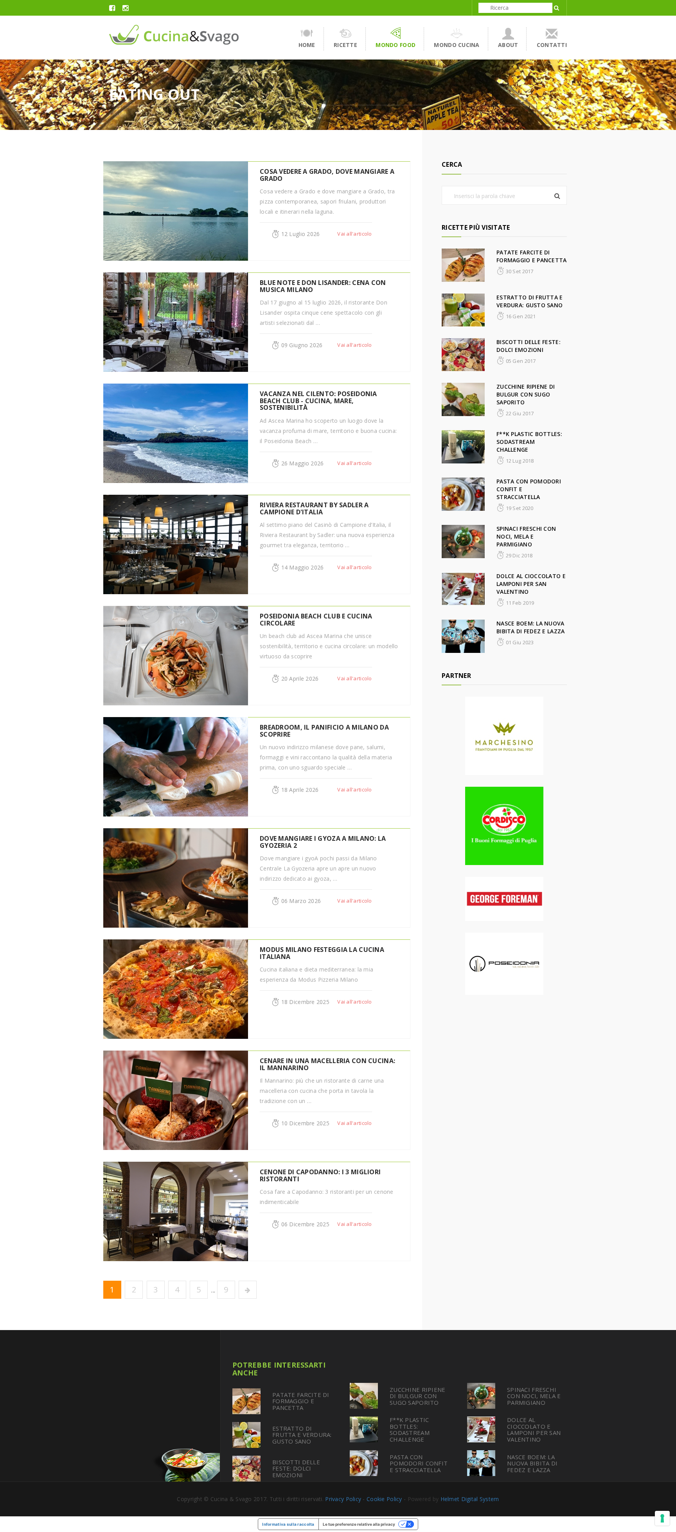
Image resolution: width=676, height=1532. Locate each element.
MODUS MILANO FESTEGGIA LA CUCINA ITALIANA (322, 953)
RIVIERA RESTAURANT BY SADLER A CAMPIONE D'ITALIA (314, 508)
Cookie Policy (384, 1499)
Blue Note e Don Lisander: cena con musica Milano (323, 286)
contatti (552, 45)
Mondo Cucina (456, 45)
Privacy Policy (343, 1499)
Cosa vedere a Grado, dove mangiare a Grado (327, 175)
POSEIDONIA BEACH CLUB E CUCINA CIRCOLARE (316, 619)
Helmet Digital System (469, 1499)
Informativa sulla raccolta (288, 1524)
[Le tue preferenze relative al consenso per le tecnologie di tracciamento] (662, 1518)
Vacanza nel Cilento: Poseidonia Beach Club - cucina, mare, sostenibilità (318, 400)
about (508, 45)
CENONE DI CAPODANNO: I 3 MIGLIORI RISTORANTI (320, 1175)
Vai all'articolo (354, 233)
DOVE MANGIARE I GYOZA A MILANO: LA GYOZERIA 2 (323, 842)
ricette (345, 45)
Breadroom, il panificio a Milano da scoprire (324, 731)
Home (306, 45)
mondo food (395, 45)
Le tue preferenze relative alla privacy (359, 1524)
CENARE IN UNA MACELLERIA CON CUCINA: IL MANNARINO (327, 1064)
